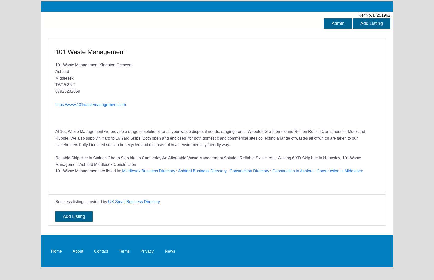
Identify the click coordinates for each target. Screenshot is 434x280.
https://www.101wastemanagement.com (90, 104)
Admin (338, 23)
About (78, 251)
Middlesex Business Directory (148, 171)
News (170, 251)
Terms (124, 251)
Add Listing (371, 23)
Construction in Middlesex (340, 171)
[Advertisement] (295, 84)
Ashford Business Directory (202, 171)
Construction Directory (249, 171)
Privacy (147, 251)
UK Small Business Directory (134, 201)
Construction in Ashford (293, 171)
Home (56, 251)
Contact (101, 251)
